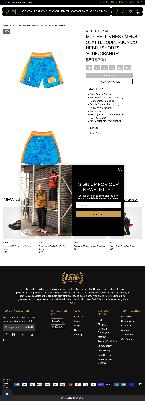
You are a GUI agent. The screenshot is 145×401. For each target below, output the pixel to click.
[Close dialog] (120, 169)
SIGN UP (98, 213)
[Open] (7, 394)
